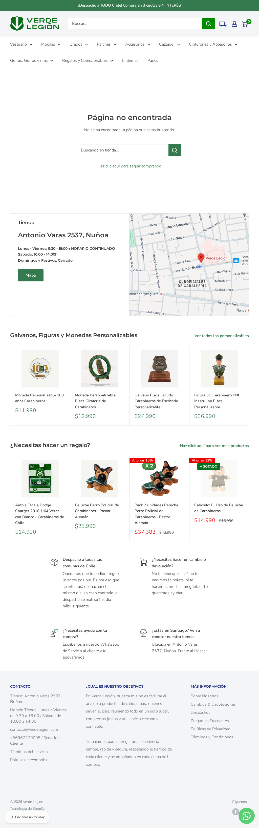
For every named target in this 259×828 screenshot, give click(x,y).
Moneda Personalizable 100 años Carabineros (39, 398)
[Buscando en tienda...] (174, 150)
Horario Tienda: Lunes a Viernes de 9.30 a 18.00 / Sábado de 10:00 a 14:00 (38, 715)
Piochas (48, 44)
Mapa (31, 275)
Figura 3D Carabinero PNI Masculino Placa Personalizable (216, 401)
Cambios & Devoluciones (213, 704)
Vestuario (18, 44)
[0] (245, 24)
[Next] (249, 385)
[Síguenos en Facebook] (235, 811)
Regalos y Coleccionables (85, 60)
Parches (104, 44)
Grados (76, 44)
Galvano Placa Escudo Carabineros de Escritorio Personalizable (156, 401)
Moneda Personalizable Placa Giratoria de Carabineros (95, 401)
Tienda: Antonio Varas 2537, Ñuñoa (36, 698)
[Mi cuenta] (234, 24)
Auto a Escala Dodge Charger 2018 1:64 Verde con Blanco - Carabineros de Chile (39, 514)
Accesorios (135, 44)
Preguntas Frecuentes (210, 721)
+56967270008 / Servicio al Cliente (36, 740)
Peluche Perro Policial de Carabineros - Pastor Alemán (97, 511)
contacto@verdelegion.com (34, 729)
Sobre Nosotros (205, 696)
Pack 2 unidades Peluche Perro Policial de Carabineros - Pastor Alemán (156, 514)
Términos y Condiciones (212, 737)
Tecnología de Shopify (27, 808)
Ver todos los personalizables (222, 336)
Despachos (200, 712)
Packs (152, 60)
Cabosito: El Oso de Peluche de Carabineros (218, 508)
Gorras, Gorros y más (29, 60)
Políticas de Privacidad (210, 729)
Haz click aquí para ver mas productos (215, 446)
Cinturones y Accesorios (210, 44)
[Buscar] (208, 23)
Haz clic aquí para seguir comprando (129, 166)
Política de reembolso (29, 760)
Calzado (167, 44)
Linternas (130, 60)
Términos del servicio (29, 752)
